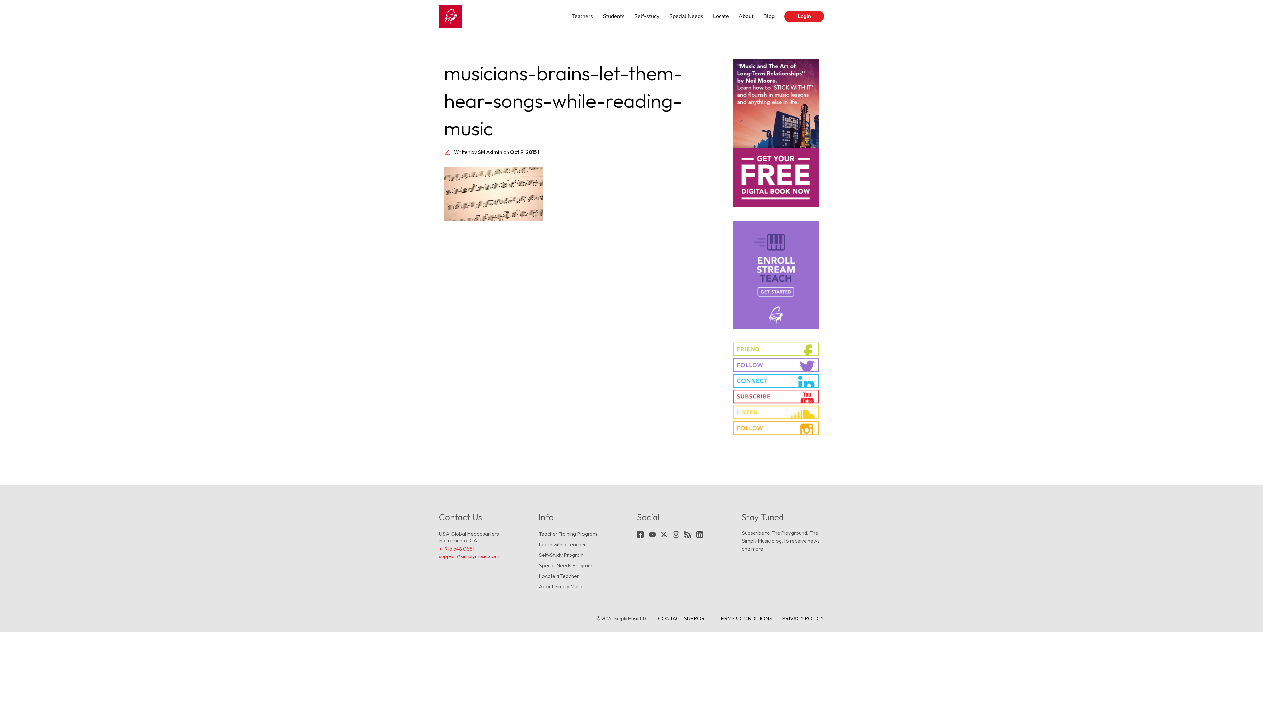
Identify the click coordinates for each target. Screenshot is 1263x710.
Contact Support (682, 618)
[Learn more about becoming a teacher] (776, 275)
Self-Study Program (561, 555)
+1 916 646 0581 (456, 548)
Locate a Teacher (559, 576)
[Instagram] (676, 534)
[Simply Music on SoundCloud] (776, 412)
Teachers (582, 16)
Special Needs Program (565, 565)
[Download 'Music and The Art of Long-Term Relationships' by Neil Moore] (776, 133)
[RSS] (687, 534)
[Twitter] (664, 534)
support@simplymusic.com (469, 556)
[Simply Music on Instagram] (776, 428)
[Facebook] (640, 534)
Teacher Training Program (568, 534)
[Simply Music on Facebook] (776, 349)
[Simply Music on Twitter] (776, 365)
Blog (769, 16)
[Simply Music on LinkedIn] (776, 381)
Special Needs (686, 16)
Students (614, 16)
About (746, 16)
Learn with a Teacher (562, 544)
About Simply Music (561, 586)
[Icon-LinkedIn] (699, 534)
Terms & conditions (744, 618)
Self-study (646, 16)
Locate (721, 16)
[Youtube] (652, 534)
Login (804, 16)
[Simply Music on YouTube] (776, 397)
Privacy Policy (803, 618)
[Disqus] (583, 317)
